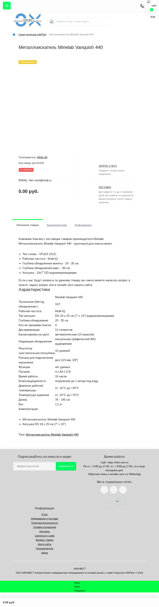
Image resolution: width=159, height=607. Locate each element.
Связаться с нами (44, 535)
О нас (44, 514)
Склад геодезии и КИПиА (32, 34)
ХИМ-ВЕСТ (79, 568)
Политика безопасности (44, 523)
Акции (44, 552)
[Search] (52, 21)
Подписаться (66, 466)
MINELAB (42, 157)
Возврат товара (44, 540)
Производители (44, 548)
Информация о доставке (44, 518)
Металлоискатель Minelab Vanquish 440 (52, 434)
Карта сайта (44, 544)
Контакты (44, 531)
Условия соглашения (44, 527)
